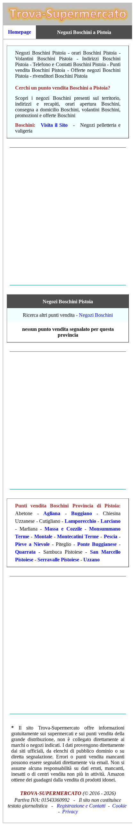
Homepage (19, 32)
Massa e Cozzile (63, 528)
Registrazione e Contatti (81, 805)
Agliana (51, 513)
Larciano (111, 521)
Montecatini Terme (78, 536)
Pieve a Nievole (32, 544)
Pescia (110, 536)
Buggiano (81, 513)
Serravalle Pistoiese (58, 559)
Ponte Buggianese (97, 544)
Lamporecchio (80, 521)
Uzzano (91, 559)
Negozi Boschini (96, 315)
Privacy (70, 811)
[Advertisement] (66, 216)
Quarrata (25, 552)
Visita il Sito (54, 125)
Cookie (119, 805)
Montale (43, 536)
